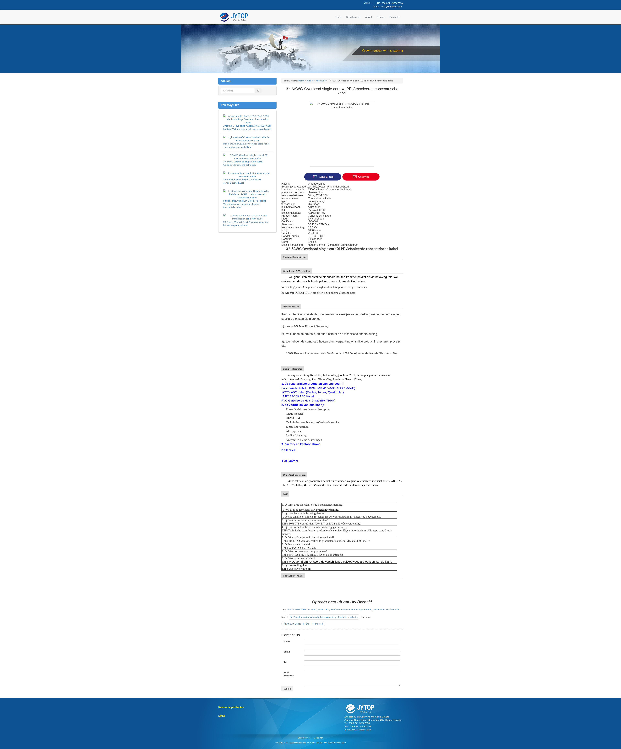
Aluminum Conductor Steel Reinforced (303, 623)
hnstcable (321, 80)
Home (301, 80)
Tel (285, 662)
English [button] (367, 3)
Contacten (394, 17)
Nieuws (381, 17)
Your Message (289, 674)
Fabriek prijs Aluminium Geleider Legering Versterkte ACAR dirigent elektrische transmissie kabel (244, 204)
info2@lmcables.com (391, 6)
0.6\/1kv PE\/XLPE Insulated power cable (308, 609)
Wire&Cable (328, 743)
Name (287, 641)
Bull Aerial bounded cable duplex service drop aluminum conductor (324, 617)
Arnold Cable (340, 743)
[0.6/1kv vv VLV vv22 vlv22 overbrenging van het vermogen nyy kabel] (247, 216)
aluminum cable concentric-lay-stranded (351, 609)
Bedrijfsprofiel (353, 17)
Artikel (368, 17)
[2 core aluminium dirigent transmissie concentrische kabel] (247, 174)
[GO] (258, 90)
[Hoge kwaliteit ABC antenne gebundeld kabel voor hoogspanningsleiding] (247, 138)
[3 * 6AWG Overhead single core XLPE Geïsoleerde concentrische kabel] (247, 156)
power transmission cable (386, 609)
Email (287, 651)
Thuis (338, 17)
